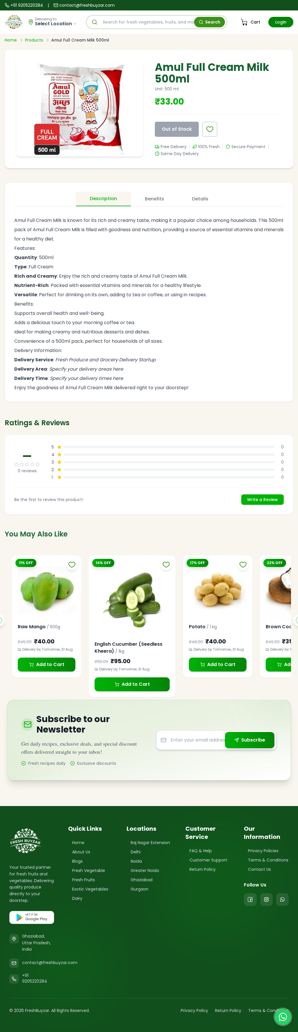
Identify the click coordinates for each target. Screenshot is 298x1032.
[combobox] (156, 22)
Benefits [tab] (154, 198)
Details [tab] (200, 198)
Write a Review (262, 499)
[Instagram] (266, 899)
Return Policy (202, 869)
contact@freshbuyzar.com (87, 5)
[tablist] (149, 199)
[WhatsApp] (282, 899)
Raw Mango (32, 626)
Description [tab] (103, 198)
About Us (81, 852)
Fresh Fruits (83, 880)
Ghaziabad (141, 880)
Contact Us (259, 869)
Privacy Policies (263, 851)
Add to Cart (50, 664)
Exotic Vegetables (90, 889)
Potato (197, 626)
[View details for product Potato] (217, 590)
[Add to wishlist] (209, 129)
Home (11, 40)
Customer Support (208, 860)
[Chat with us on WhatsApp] (283, 1017)
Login (280, 22)
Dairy (77, 898)
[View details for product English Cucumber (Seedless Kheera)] (132, 598)
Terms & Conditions (268, 860)
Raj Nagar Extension (150, 843)
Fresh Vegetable (88, 870)
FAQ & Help (200, 851)
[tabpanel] (149, 300)
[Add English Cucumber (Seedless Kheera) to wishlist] (166, 564)
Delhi (136, 852)
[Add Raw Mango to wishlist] (72, 564)
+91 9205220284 (26, 5)
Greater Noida (145, 870)
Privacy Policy (194, 1010)
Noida (136, 861)
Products (34, 40)
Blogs (77, 861)
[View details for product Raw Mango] (46, 590)
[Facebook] (250, 899)
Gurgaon (139, 889)
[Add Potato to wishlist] (243, 564)
